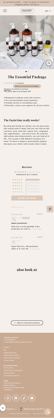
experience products (11, 355)
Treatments (8, 390)
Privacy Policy (9, 360)
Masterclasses (9, 373)
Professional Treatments (13, 370)
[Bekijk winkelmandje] (3, 407)
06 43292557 (11, 340)
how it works (8, 368)
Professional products (12, 383)
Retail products (9, 385)
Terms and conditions (12, 358)
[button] (10, 83)
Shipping (7, 89)
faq (5, 350)
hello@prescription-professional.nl (19, 342)
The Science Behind (11, 376)
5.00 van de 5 (34, 172)
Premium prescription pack (14, 387)
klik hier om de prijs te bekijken (27, 86)
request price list (10, 353)
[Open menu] (5, 11)
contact (6, 347)
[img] (16, 214)
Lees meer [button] (37, 229)
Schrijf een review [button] (27, 198)
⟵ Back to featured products (27, 323)
